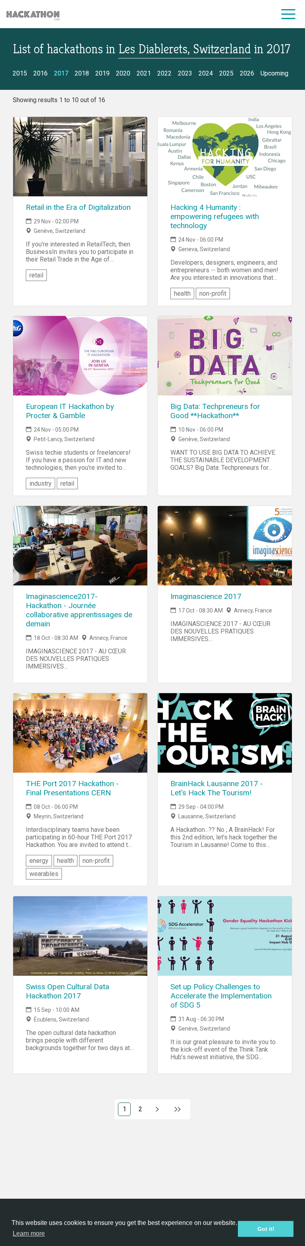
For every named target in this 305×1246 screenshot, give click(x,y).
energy (38, 860)
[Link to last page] (177, 1109)
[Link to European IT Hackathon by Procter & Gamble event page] (80, 355)
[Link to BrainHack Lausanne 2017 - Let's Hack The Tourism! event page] (225, 733)
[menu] (288, 14)
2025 (226, 73)
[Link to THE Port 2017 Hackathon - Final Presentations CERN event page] (80, 733)
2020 (123, 73)
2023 (185, 73)
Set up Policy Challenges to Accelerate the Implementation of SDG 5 (221, 996)
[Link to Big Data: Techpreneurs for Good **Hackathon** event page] (225, 355)
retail (36, 275)
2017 (61, 73)
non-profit (212, 293)
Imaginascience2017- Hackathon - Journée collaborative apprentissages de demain (79, 610)
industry (40, 483)
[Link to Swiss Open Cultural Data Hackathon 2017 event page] (80, 936)
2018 (82, 73)
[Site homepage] (33, 14)
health (182, 293)
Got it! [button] (265, 1229)
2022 (164, 73)
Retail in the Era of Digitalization (78, 207)
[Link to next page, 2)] (157, 1109)
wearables (43, 874)
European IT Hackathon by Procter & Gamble (70, 411)
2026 (247, 73)
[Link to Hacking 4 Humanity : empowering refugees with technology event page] (225, 156)
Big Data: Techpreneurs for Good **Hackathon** (215, 411)
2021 (144, 73)
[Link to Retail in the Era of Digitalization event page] (80, 156)
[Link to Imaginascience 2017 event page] (225, 545)
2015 (20, 73)
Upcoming (274, 73)
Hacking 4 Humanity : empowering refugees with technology (214, 216)
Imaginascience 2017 (205, 596)
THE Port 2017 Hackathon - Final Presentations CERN (72, 788)
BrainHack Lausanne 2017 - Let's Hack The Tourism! (216, 788)
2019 (102, 73)
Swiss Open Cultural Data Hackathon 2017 (67, 991)
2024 (206, 73)
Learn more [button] (29, 1233)
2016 (40, 73)
